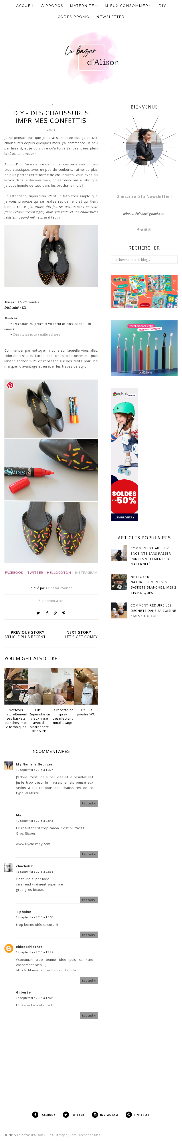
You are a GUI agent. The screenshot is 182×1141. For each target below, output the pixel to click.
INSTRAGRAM (86, 572)
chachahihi (25, 866)
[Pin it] (63, 613)
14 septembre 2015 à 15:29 (34, 952)
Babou (80, 323)
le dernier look (37, 180)
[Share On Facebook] (46, 613)
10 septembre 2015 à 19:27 (34, 770)
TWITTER (35, 572)
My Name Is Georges (34, 764)
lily (18, 815)
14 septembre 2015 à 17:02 (34, 998)
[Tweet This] (38, 613)
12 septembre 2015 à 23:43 (34, 821)
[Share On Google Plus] (55, 613)
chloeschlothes (29, 946)
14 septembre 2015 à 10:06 (34, 917)
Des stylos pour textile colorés (36, 334)
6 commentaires (51, 600)
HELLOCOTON (59, 572)
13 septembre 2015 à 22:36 (34, 872)
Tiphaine (23, 911)
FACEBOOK (14, 572)
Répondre (89, 803)
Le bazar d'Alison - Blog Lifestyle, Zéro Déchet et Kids (59, 1135)
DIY (51, 104)
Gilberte (23, 992)
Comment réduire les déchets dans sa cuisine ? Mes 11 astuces (153, 610)
